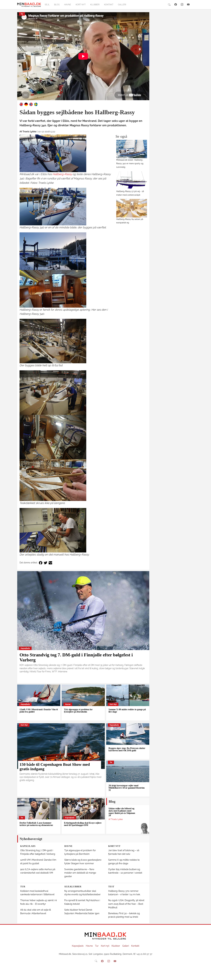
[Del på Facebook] (40, 563)
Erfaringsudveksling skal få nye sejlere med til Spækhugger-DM (82, 824)
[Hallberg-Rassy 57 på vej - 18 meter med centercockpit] (131, 180)
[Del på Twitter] (45, 563)
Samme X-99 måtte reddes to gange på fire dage (127, 710)
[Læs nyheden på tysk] (26, 104)
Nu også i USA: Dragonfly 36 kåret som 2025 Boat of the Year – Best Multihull (126, 904)
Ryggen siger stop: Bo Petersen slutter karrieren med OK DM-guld (127, 749)
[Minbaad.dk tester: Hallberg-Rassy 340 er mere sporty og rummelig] (131, 149)
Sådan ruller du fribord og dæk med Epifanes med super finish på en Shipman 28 (122, 812)
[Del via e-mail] (50, 563)
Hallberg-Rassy (62, 174)
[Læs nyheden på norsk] (31, 104)
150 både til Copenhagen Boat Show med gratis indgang (55, 766)
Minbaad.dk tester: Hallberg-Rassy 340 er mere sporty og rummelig (129, 163)
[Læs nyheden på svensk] (36, 104)
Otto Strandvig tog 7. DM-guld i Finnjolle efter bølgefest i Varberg (76, 657)
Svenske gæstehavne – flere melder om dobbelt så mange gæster (80, 873)
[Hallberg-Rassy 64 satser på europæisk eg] (131, 208)
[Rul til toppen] (206, 962)
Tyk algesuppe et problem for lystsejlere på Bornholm (78, 710)
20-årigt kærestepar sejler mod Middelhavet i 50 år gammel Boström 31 (127, 787)
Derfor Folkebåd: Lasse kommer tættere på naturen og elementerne (36, 824)
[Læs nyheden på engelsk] (21, 104)
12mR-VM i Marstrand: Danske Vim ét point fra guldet (39, 710)
